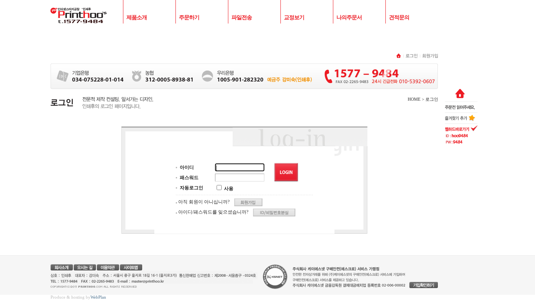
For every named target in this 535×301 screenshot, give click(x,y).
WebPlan (98, 297)
